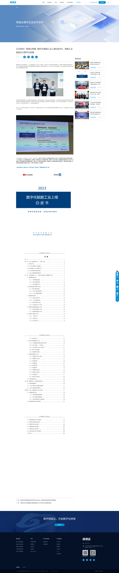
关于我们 (58, 541)
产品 (56, 2)
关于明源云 (78, 2)
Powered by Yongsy (54, 571)
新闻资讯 (58, 544)
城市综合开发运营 (19, 544)
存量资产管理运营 (19, 546)
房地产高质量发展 (19, 541)
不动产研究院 (70, 2)
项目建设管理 (33, 541)
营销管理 (32, 544)
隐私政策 (96, 571)
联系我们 (58, 546)
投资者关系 (59, 553)
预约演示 (102, 2)
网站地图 (101, 571)
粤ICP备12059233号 (44, 571)
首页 (44, 2)
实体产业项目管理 (19, 551)
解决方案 (50, 2)
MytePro (24, 567)
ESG (57, 551)
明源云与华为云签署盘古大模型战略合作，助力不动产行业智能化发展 (35, 502)
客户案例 (62, 2)
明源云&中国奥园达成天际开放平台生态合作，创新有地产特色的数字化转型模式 (38, 500)
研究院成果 (45, 544)
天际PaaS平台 (33, 551)
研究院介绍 (45, 541)
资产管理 (32, 546)
